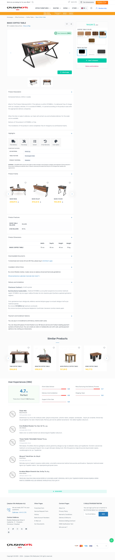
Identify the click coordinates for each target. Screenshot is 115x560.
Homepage (10, 17)
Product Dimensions (14, 237)
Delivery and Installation (16, 282)
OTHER (74, 8)
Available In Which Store (16, 267)
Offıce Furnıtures (19, 17)
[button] (20, 2)
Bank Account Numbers (41, 517)
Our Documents (39, 524)
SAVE (103, 514)
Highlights (11, 133)
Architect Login (48, 261)
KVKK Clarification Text (66, 524)
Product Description (14, 92)
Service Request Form (41, 511)
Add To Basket (93, 60)
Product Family (13, 174)
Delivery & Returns (65, 517)
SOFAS (65, 8)
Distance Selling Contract (67, 521)
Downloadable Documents (16, 256)
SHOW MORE (58, 491)
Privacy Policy (63, 511)
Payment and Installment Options (19, 316)
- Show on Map (26, 26)
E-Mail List (37, 521)
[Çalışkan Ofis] (19, 545)
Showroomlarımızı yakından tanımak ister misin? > (24, 276)
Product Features (14, 217)
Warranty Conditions (65, 514)
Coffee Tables (30, 17)
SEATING (56, 8)
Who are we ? (63, 527)
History (36, 514)
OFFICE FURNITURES (42, 8)
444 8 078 (74, 2)
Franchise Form (39, 508)
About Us (62, 508)
